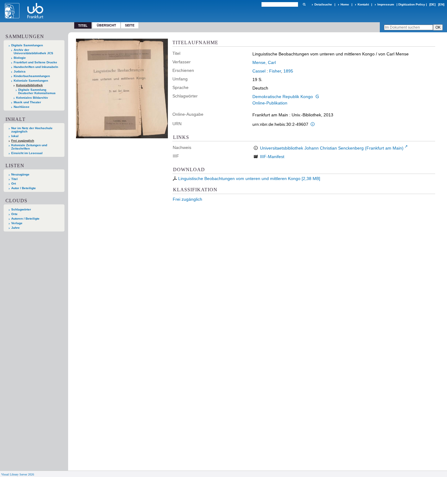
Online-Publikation (269, 103)
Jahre (15, 227)
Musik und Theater (27, 102)
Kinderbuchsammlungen (32, 76)
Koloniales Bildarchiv (32, 97)
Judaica (20, 71)
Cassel (258, 71)
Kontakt (363, 4)
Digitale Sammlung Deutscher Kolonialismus (37, 91)
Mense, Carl (264, 62)
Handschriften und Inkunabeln (36, 67)
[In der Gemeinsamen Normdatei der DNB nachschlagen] (317, 96)
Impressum (385, 4)
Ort (13, 183)
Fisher (275, 71)
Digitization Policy (411, 4)
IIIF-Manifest (272, 156)
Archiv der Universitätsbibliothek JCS (33, 51)
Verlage (17, 223)
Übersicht (106, 25)
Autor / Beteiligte (23, 188)
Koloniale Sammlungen (31, 80)
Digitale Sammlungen (27, 45)
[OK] (304, 4)
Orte (14, 214)
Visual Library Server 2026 (17, 474)
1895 (288, 71)
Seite (129, 25)
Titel (14, 179)
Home (345, 4)
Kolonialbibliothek (29, 85)
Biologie (20, 57)
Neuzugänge (20, 174)
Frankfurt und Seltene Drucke (35, 62)
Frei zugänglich (187, 199)
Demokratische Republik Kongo (282, 96)
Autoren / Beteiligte (25, 218)
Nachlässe (21, 106)
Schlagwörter (21, 209)
